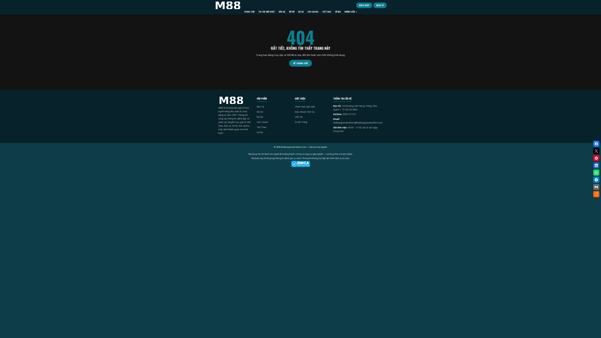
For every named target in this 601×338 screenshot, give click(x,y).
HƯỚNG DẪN (349, 11)
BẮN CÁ (282, 11)
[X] (596, 151)
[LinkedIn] (596, 165)
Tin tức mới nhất (266, 11)
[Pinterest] (596, 158)
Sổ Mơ (260, 132)
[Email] (596, 187)
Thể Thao (261, 127)
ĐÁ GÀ (301, 11)
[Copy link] (596, 194)
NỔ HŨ (292, 11)
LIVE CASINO (313, 11)
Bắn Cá (260, 106)
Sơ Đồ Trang (301, 122)
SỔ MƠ (338, 11)
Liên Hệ (299, 116)
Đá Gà (260, 116)
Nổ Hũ (260, 111)
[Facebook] (596, 144)
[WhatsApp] (596, 172)
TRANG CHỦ (249, 11)
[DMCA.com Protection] (300, 164)
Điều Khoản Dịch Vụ (304, 111)
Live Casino (262, 122)
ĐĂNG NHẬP (364, 5)
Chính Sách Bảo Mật (305, 106)
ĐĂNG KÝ (380, 5)
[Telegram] (596, 180)
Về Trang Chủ (300, 63)
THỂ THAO (326, 11)
